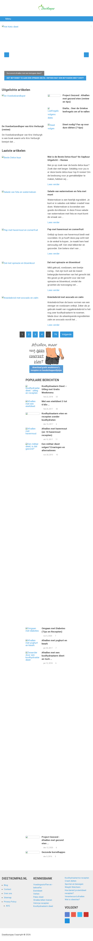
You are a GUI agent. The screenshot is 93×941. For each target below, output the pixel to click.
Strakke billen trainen (42, 900)
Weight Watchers (72, 887)
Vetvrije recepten (41, 903)
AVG (8, 906)
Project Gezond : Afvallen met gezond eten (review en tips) (76, 98)
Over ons (8, 893)
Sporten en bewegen (74, 884)
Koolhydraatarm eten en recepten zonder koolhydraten (54, 416)
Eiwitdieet (37, 890)
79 (55, 334)
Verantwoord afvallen (74, 896)
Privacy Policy (10, 901)
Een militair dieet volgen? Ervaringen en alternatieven (53, 447)
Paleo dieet (38, 897)
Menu (8, 18)
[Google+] (73, 914)
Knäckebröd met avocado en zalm (65, 297)
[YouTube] (86, 914)
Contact (7, 889)
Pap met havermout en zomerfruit (65, 229)
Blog (6, 885)
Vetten (36, 894)
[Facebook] (67, 914)
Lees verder (53, 184)
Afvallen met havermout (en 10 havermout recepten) (54, 431)
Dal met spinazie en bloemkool (63, 262)
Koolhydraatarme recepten (77, 878)
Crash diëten (70, 881)
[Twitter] (79, 914)
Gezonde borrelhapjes (53, 852)
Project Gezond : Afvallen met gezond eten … (53, 840)
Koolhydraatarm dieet (43, 906)
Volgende (66, 334)
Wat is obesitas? (72, 899)
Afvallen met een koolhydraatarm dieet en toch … (53, 655)
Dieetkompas (8, 934)
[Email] (67, 920)
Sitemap (7, 897)
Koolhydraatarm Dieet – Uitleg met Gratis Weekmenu (54, 389)
